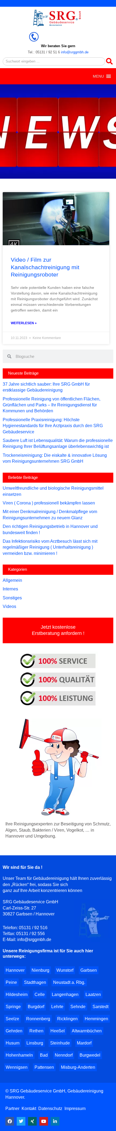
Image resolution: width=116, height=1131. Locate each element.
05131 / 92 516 (33, 927)
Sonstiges (12, 598)
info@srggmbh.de (74, 52)
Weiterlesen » (24, 323)
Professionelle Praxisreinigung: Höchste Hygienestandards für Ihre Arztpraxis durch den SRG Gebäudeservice (53, 425)
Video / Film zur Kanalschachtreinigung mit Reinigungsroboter (45, 267)
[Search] (109, 61)
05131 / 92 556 (30, 933)
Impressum (75, 1108)
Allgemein (12, 580)
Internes (10, 589)
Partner (13, 1108)
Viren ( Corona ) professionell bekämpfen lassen (49, 503)
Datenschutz (50, 1108)
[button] (98, 76)
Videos (9, 606)
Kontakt (29, 1108)
